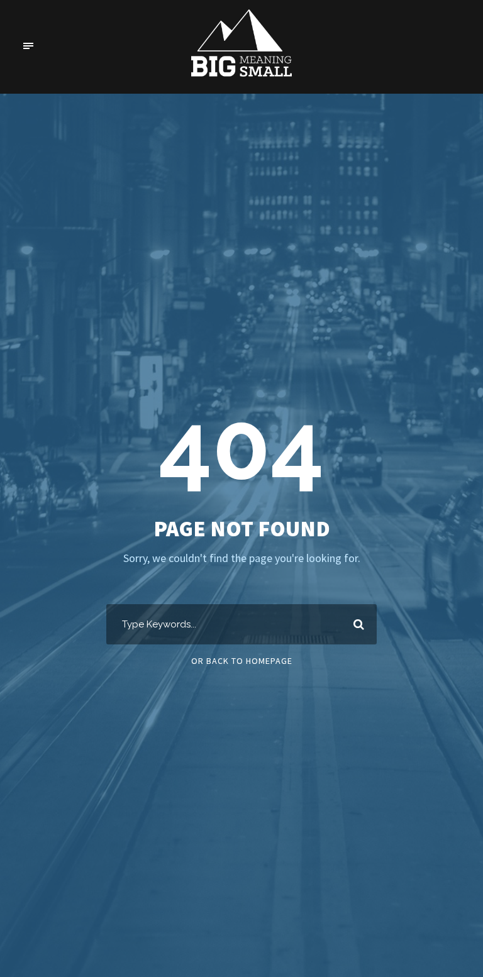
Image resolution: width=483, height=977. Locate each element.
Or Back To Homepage (241, 660)
